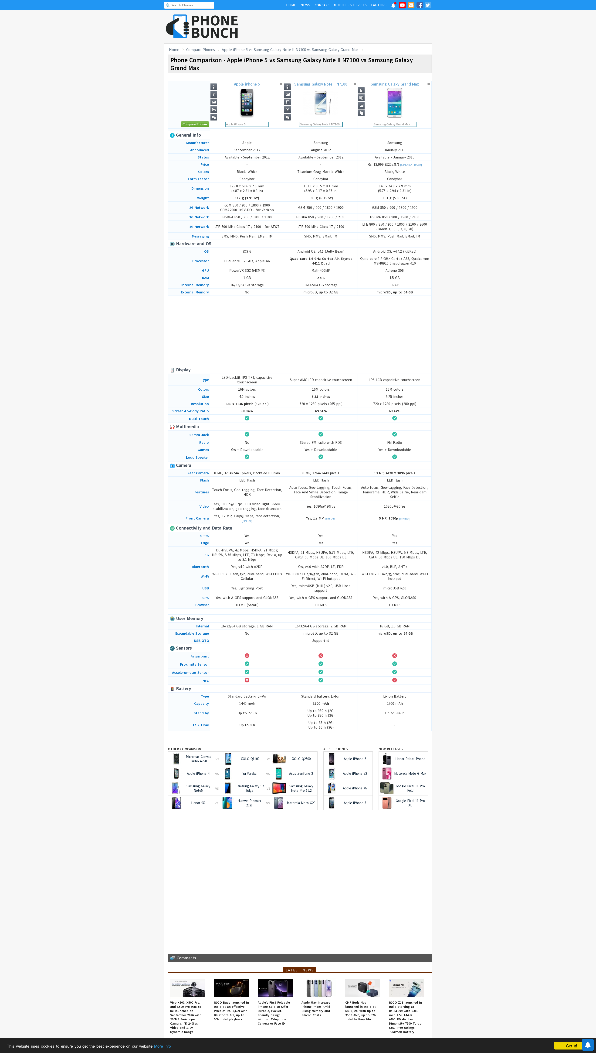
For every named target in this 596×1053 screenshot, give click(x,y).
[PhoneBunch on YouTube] (402, 6)
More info (162, 1046)
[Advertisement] (347, 26)
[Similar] (247, 521)
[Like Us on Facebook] (419, 5)
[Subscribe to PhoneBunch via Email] (411, 5)
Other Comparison (184, 749)
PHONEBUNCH (215, 26)
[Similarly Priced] (411, 164)
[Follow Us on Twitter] (428, 5)
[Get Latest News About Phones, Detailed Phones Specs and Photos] (177, 26)
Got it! (571, 1046)
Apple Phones (335, 749)
